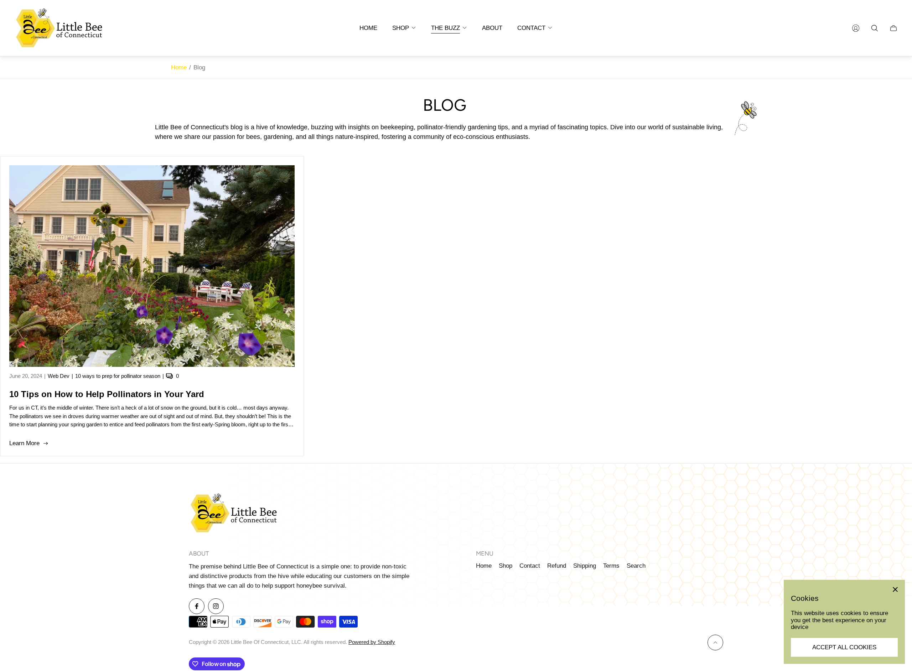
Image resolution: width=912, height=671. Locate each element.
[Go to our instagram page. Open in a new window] (216, 606)
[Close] (895, 589)
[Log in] (856, 28)
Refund (556, 565)
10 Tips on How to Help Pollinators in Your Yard (106, 394)
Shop (505, 565)
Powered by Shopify (371, 642)
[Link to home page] (233, 514)
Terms (611, 565)
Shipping (584, 565)
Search (636, 565)
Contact (529, 565)
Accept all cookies (844, 647)
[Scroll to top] (715, 642)
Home (179, 67)
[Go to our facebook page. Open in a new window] (196, 606)
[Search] (874, 28)
